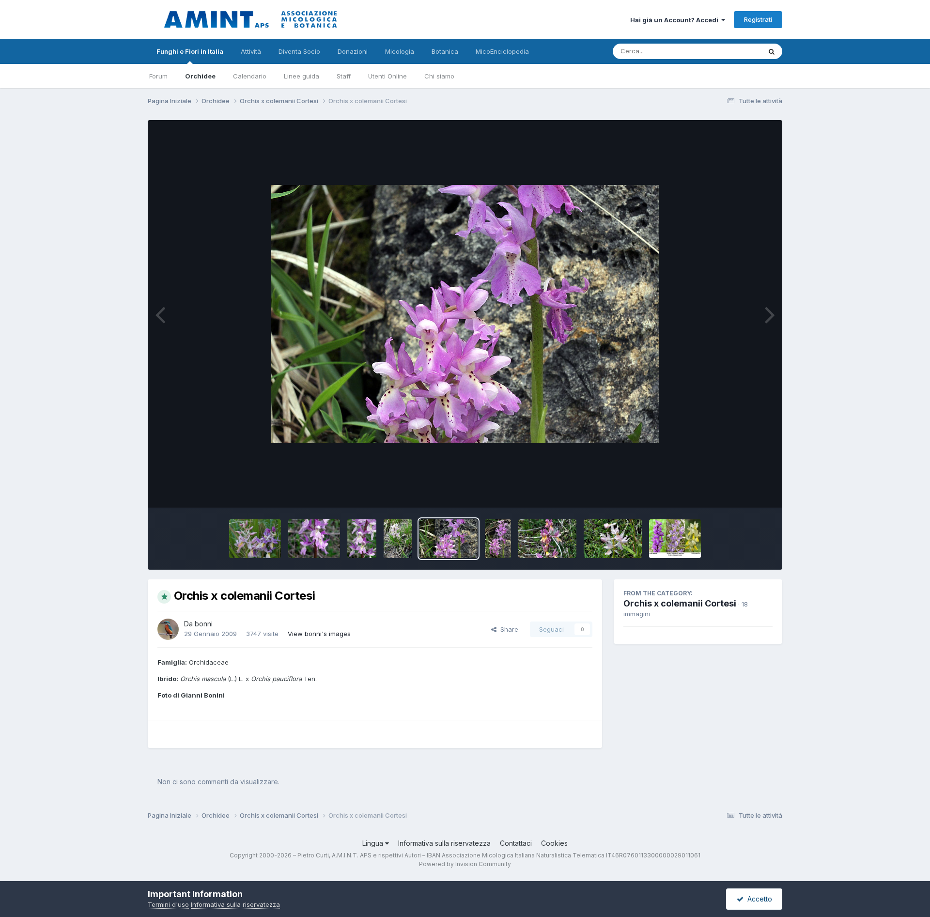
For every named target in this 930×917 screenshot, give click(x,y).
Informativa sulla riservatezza (444, 843)
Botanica (445, 51)
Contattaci (516, 843)
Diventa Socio (299, 51)
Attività (251, 51)
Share (507, 629)
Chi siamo (439, 76)
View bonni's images (319, 633)
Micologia (399, 51)
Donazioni (353, 51)
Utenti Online (387, 76)
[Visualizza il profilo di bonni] (168, 629)
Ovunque (735, 51)
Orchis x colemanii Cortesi (679, 603)
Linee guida (301, 76)
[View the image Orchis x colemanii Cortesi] (255, 538)
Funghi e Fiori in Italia (189, 51)
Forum (158, 76)
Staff (344, 76)
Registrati (758, 19)
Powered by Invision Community (465, 864)
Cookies (554, 843)
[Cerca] (771, 51)
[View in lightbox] (465, 314)
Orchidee (200, 76)
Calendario (249, 76)
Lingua (373, 843)
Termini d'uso (168, 904)
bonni (204, 624)
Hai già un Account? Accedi (675, 20)
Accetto (758, 899)
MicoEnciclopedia (502, 51)
